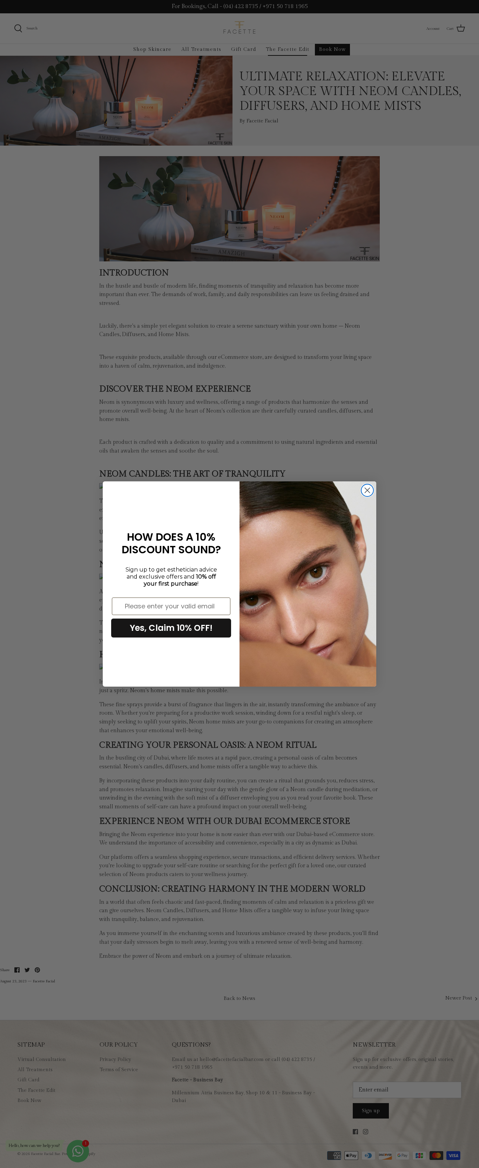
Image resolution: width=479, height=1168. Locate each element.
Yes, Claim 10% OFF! (171, 628)
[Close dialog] (367, 490)
